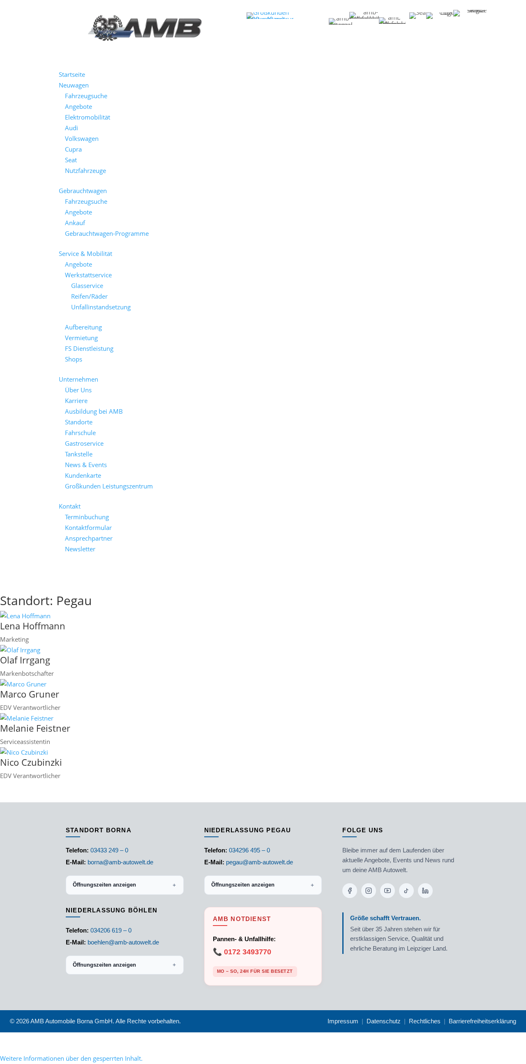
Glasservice (87, 285)
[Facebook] (349, 890)
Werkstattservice (88, 275)
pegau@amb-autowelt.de (259, 862)
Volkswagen (82, 138)
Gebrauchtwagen (83, 191)
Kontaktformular (88, 527)
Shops (73, 359)
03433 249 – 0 (109, 850)
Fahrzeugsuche (86, 96)
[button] (71, 1058)
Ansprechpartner (89, 538)
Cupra (73, 149)
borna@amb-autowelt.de (120, 862)
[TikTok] (406, 890)
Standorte (78, 422)
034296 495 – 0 (249, 850)
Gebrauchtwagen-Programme (107, 233)
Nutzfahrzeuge (85, 170)
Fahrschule (80, 432)
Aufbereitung (83, 327)
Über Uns (78, 390)
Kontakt (70, 506)
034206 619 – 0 (111, 930)
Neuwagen (74, 85)
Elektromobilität (87, 117)
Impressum (343, 1021)
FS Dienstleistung (89, 348)
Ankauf (75, 223)
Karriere (76, 400)
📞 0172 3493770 (242, 952)
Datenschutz (384, 1021)
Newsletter (80, 549)
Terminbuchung (87, 517)
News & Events (86, 465)
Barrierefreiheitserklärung (482, 1021)
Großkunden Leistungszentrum (109, 486)
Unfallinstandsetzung (101, 307)
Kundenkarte (83, 475)
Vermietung (81, 338)
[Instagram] (368, 890)
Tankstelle (78, 454)
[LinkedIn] (425, 890)
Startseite (72, 74)
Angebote (78, 106)
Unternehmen (78, 379)
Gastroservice (84, 443)
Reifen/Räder (89, 296)
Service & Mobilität (85, 253)
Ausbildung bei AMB (94, 411)
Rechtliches (425, 1021)
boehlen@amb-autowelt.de (123, 942)
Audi (71, 128)
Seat (71, 160)
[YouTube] (387, 890)
